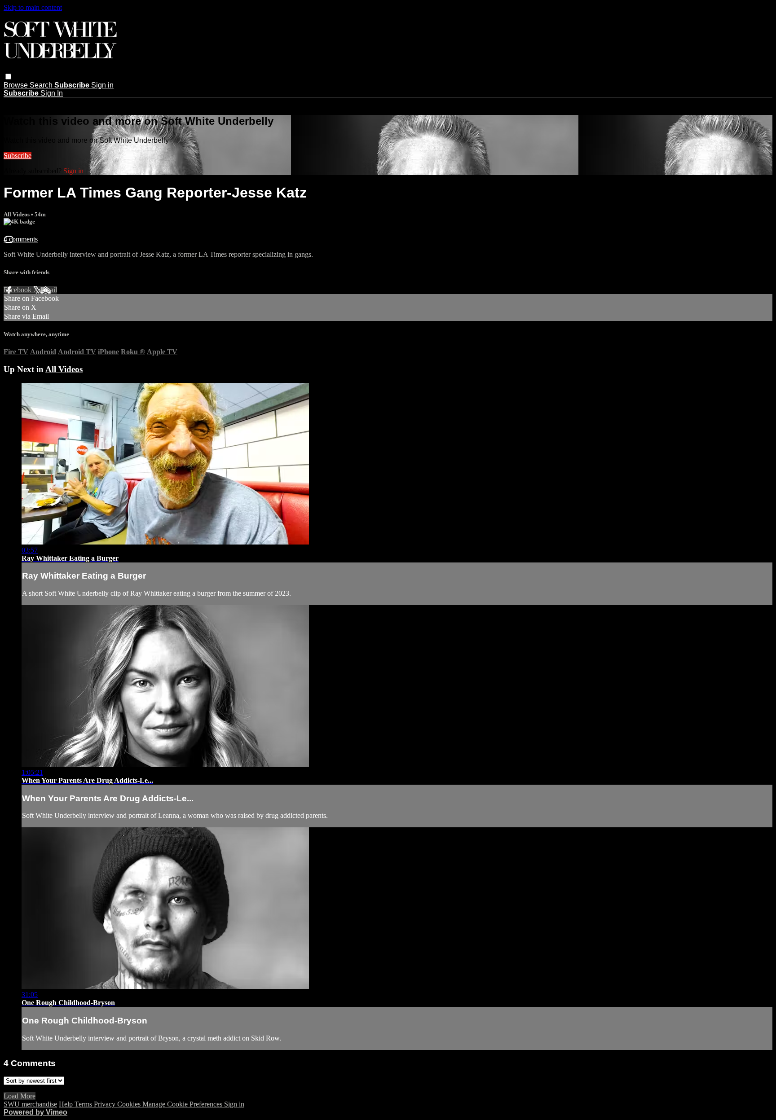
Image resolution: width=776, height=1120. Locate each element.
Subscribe (17, 155)
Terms (84, 1104)
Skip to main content (33, 7)
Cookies (129, 1104)
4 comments (21, 239)
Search (42, 85)
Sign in (102, 85)
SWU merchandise (30, 1104)
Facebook (18, 290)
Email (48, 290)
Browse (17, 85)
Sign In (51, 93)
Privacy (105, 1104)
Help (67, 1104)
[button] (8, 76)
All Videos (17, 214)
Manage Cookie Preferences (183, 1104)
